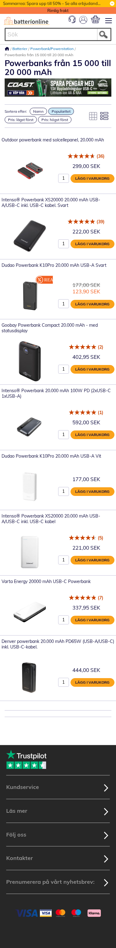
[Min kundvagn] (95, 19)
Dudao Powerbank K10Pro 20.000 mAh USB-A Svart (54, 265)
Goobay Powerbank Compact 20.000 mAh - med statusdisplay (50, 327)
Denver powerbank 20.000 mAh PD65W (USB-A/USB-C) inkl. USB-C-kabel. (58, 644)
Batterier (20, 48)
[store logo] (26, 21)
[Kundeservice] (72, 21)
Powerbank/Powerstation (52, 48)
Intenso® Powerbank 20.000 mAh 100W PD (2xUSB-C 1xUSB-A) (56, 393)
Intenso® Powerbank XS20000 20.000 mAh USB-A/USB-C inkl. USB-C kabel (51, 518)
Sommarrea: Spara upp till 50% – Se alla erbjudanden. (53, 3)
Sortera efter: (16, 111)
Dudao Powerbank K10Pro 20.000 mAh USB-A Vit (51, 456)
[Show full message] (112, 3)
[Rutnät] (93, 116)
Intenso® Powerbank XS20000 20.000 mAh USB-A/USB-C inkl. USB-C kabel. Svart (51, 202)
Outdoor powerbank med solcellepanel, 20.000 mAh (53, 140)
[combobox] (58, 34)
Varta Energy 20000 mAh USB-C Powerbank (46, 581)
